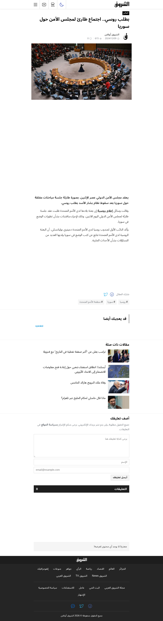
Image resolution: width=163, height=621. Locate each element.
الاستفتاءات (68, 587)
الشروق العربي (63, 576)
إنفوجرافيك (42, 569)
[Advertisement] (81, 124)
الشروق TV (81, 576)
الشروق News (99, 576)
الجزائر (122, 569)
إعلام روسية (105, 211)
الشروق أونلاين (112, 34)
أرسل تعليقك (120, 477)
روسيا (123, 302)
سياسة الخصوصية (47, 587)
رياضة (89, 569)
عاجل (81, 587)
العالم (125, 13)
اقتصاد (100, 569)
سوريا (110, 302)
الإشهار (81, 594)
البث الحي (94, 587)
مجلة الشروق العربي (114, 587)
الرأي (78, 569)
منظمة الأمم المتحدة (90, 302)
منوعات (57, 569)
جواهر (68, 569)
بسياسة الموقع (49, 424)
